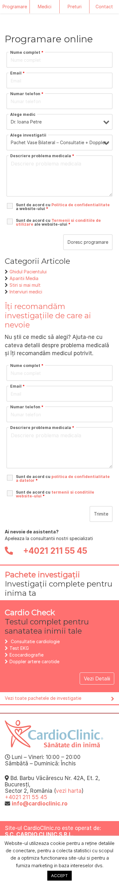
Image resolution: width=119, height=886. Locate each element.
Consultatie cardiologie (35, 641)
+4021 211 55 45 (54, 551)
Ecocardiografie (26, 654)
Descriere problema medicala (42, 156)
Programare (15, 6)
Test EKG (19, 648)
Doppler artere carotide (34, 661)
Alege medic (23, 114)
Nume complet (26, 52)
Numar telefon (26, 94)
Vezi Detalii (97, 678)
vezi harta (69, 791)
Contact (104, 6)
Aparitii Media (24, 278)
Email (17, 73)
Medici (44, 6)
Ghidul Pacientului (28, 271)
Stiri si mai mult (25, 285)
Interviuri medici (26, 291)
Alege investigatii (28, 135)
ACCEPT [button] (59, 875)
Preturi (75, 6)
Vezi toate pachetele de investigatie (43, 698)
